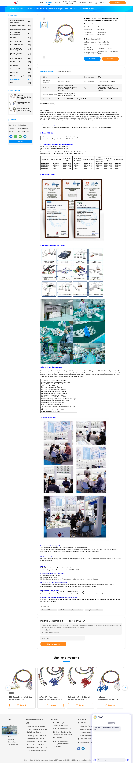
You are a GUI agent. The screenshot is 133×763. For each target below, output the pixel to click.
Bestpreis (92, 59)
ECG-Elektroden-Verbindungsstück (20, 49)
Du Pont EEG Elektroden (48, 610)
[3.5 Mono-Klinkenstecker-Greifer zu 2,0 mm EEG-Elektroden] (12, 97)
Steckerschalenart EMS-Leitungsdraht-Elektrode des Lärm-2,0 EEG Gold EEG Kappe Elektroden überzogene (24, 110)
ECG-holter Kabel (20, 58)
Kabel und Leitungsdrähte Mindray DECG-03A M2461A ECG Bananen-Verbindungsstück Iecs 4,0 (61, 744)
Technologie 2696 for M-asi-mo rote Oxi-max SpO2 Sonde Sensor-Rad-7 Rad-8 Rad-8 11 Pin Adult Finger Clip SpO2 (37, 739)
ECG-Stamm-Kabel (20, 41)
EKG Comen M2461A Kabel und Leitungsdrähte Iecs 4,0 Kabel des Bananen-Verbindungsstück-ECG (62, 735)
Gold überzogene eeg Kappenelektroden (71, 610)
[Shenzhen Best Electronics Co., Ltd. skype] (24, 136)
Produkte (11, 725)
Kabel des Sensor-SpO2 (20, 29)
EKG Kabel (20, 38)
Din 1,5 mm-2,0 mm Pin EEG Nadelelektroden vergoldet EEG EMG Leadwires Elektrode (50, 699)
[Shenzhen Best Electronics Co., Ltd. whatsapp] (15, 136)
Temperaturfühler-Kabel (20, 69)
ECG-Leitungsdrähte (20, 45)
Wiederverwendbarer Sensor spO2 (20, 21)
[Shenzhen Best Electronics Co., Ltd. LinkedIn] (83, 748)
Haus (9, 723)
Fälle (9, 736)
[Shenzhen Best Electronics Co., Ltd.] (15, 3)
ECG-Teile (20, 83)
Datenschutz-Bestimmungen (13, 743)
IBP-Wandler (20, 65)
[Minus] (128, 717)
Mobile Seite (12, 739)
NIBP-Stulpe (20, 72)
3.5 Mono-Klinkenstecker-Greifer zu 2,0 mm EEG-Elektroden (24, 97)
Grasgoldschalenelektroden (94, 610)
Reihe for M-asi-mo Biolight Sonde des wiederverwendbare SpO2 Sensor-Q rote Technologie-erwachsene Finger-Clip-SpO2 (37, 729)
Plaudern (117, 2)
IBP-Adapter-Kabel (20, 62)
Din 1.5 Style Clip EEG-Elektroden (24, 102)
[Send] (128, 760)
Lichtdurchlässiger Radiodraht (20, 54)
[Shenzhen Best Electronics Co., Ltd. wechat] (20, 136)
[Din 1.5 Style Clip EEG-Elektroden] (12, 104)
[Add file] (94, 760)
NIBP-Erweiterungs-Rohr (20, 76)
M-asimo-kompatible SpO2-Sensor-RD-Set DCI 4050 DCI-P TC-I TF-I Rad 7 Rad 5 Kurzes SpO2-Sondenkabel (37, 748)
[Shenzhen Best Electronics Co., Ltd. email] (10, 136)
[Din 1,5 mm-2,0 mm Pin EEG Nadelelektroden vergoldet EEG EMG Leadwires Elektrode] (51, 681)
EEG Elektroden (20, 79)
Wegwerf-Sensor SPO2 (20, 25)
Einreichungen (53, 644)
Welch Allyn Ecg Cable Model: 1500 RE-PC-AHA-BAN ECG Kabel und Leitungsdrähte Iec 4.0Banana (62, 726)
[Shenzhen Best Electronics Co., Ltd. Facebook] (78, 748)
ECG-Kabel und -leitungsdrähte (20, 33)
